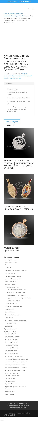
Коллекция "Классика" (12, 348)
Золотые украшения (10, 260)
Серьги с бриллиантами (12, 315)
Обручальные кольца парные (16, 295)
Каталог (12, 14)
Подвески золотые (11, 303)
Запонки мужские (10, 378)
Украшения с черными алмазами (15, 320)
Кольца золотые (10, 273)
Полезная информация (18, 407)
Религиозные (9, 309)
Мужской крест (10, 394)
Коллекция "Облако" (11, 353)
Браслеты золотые (11, 262)
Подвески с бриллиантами (13, 306)
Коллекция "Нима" (11, 351)
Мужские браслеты (11, 384)
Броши (7, 265)
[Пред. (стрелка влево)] (0, 420)
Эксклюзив (8, 326)
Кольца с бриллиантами (13, 279)
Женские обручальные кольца (16, 289)
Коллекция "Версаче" (12, 339)
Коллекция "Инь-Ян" (17, 16)
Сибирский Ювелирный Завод (18, 403)
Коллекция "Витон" (11, 342)
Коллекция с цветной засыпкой (15, 365)
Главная (6, 14)
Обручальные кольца (12, 287)
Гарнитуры (8, 267)
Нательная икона (10, 284)
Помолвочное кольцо (13, 301)
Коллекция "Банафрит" (12, 336)
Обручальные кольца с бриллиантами (19, 298)
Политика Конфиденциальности (18, 405)
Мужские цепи (9, 391)
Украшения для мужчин (11, 373)
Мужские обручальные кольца (16, 292)
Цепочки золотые (10, 323)
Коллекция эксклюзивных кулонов (16, 367)
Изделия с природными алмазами (16, 270)
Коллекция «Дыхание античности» (16, 362)
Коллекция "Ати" (10, 334)
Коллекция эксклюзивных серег (15, 370)
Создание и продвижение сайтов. (19, 413)
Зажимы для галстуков (12, 375)
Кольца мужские (10, 381)
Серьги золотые (10, 312)
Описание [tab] (9, 83)
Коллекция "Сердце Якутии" (14, 356)
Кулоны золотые (15, 78)
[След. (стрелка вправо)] (2, 420)
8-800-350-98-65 (12, 1)
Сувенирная (9, 317)
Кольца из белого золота (13, 276)
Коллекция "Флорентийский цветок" (16, 359)
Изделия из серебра (10, 329)
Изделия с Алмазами (18, 76)
